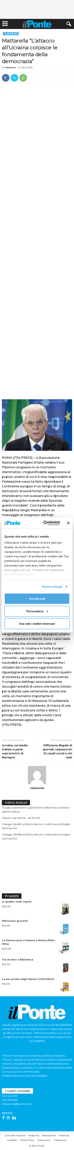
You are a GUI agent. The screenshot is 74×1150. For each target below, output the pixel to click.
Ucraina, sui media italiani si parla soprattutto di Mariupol (15, 751)
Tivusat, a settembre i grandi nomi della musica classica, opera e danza (36, 809)
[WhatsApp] (23, 78)
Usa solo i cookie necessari (37, 623)
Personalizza (34, 611)
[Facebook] (5, 78)
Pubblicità (64, 1135)
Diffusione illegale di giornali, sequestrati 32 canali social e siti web (57, 751)
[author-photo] (37, 775)
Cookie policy (44, 1140)
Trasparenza (60, 1140)
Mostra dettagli (52, 586)
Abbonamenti (49, 1135)
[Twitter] (14, 78)
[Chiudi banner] (68, 523)
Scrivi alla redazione (15, 1135)
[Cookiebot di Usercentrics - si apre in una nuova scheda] (45, 523)
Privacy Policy (27, 1140)
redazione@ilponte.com (17, 1103)
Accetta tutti (37, 598)
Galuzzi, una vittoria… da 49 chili (21, 817)
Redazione (33, 1135)
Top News (10, 33)
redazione (10, 67)
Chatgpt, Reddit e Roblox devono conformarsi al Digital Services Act (36, 826)
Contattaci (12, 1140)
